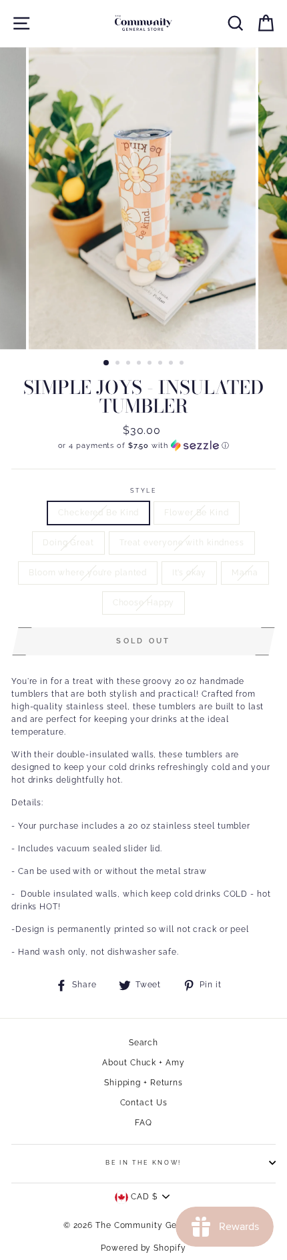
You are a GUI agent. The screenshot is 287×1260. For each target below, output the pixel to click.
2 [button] (118, 364)
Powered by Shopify (143, 1248)
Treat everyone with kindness (181, 542)
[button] (143, 445)
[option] (143, 198)
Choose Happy (144, 602)
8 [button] (183, 364)
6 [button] (161, 364)
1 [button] (106, 363)
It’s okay (189, 572)
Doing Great (68, 542)
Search (143, 1042)
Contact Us (144, 1102)
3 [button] (129, 364)
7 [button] (172, 364)
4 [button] (140, 364)
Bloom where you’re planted (88, 572)
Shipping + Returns (143, 1082)
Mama (245, 572)
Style (143, 490)
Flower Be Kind (196, 512)
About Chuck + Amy (143, 1062)
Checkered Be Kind (98, 512)
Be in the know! (143, 1162)
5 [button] (151, 364)
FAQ (143, 1122)
